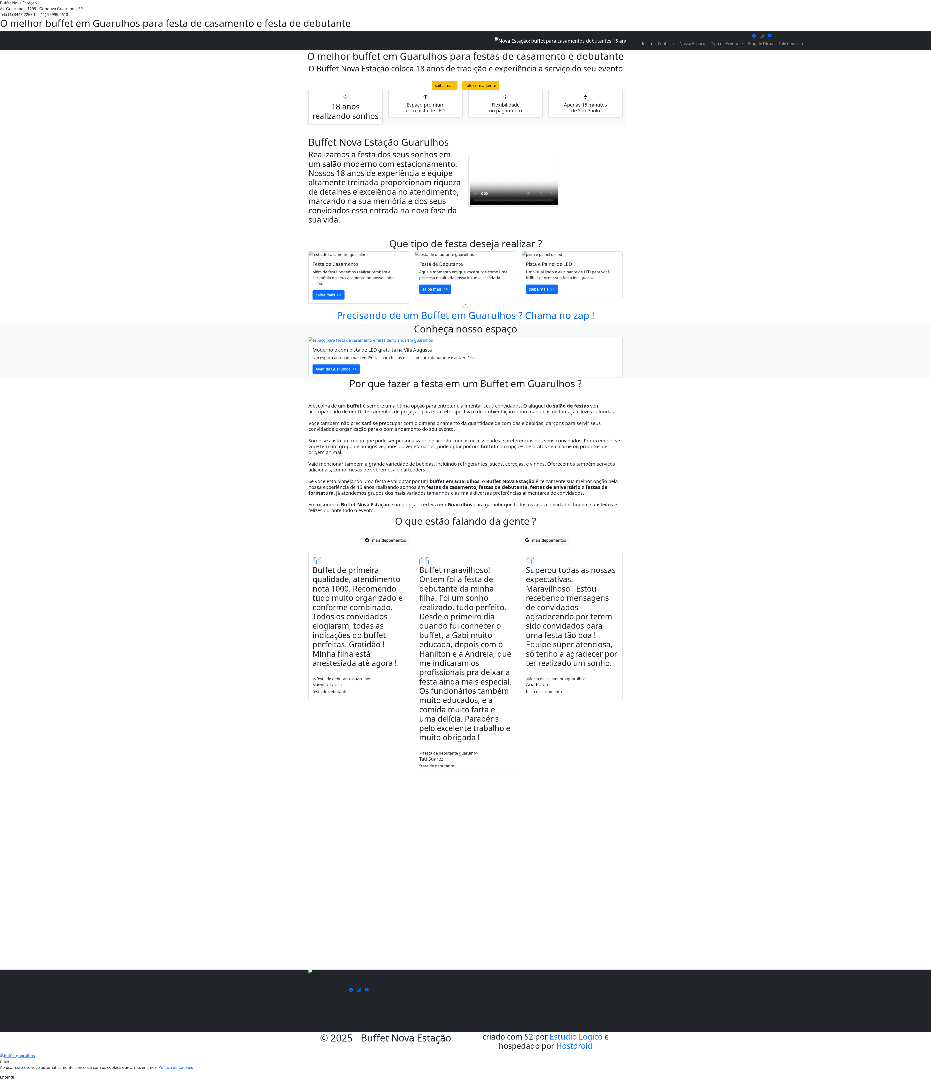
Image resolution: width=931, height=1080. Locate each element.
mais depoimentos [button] (387, 540)
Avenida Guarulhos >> (336, 369)
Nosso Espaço (692, 43)
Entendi (7, 1077)
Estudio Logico (576, 1036)
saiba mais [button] (444, 85)
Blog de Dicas (760, 43)
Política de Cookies (176, 1067)
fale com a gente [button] (481, 85)
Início (647, 43)
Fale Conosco (791, 43)
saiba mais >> (328, 295)
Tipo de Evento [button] (725, 43)
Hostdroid (574, 1046)
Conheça (666, 43)
